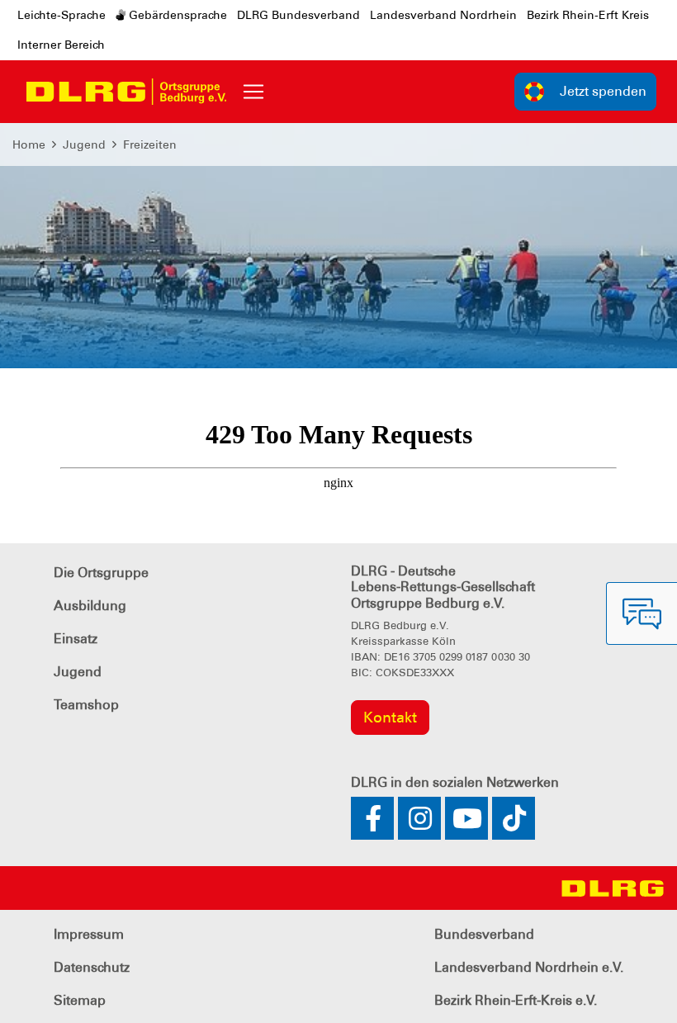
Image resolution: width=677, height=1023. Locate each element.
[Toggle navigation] (253, 91)
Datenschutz (92, 967)
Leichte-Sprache (61, 14)
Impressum (89, 934)
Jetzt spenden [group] (603, 91)
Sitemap (80, 1000)
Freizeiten (150, 144)
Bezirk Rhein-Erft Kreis (588, 14)
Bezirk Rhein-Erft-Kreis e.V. (515, 1000)
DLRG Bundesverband (298, 14)
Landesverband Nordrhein (443, 14)
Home (28, 144)
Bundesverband (484, 934)
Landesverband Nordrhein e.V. (528, 967)
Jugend (84, 144)
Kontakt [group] (390, 717)
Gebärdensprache (176, 14)
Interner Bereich (61, 44)
